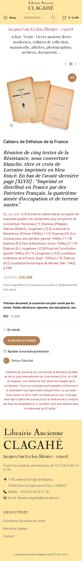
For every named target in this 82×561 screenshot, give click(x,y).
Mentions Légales (15, 528)
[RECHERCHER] (53, 17)
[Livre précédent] (65, 64)
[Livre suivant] (76, 64)
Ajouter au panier (22, 340)
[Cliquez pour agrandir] (11, 126)
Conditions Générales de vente (24, 521)
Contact (8, 536)
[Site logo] (41, 5)
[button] (18, 362)
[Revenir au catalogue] (70, 64)
